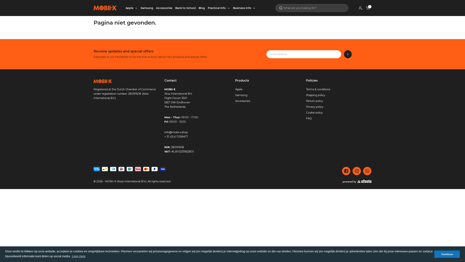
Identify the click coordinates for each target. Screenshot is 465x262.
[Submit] (348, 54)
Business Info (242, 8)
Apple (130, 8)
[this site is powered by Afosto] (357, 181)
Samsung (147, 8)
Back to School (185, 8)
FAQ (309, 118)
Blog (202, 8)
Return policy (314, 101)
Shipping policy (315, 95)
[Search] (279, 8)
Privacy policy (314, 106)
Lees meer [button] (79, 256)
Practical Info (217, 8)
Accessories (164, 8)
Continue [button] (447, 254)
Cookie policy (314, 112)
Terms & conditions (318, 89)
